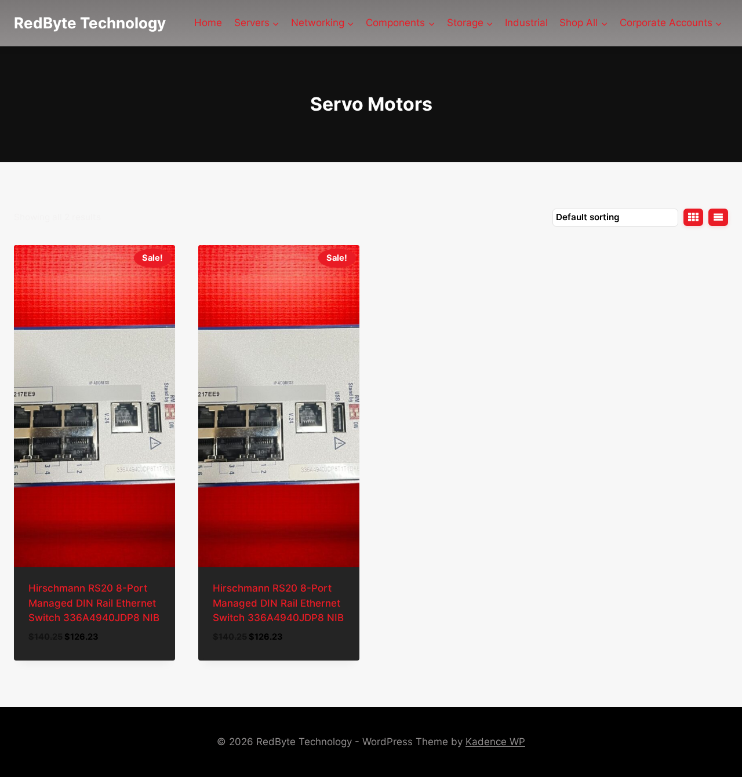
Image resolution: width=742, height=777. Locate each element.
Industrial (526, 22)
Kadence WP (495, 741)
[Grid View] (693, 217)
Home (208, 22)
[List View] (718, 217)
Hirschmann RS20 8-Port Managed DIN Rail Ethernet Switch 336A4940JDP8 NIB (93, 602)
